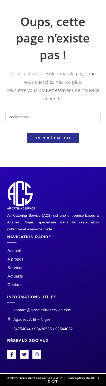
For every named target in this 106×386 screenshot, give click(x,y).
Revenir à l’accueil (53, 138)
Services (15, 267)
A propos (15, 259)
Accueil (14, 250)
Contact (14, 284)
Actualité (15, 276)
